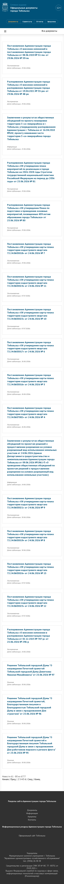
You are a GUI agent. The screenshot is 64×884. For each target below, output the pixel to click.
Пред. (13, 779)
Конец (37, 779)
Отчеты (39, 21)
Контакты (32, 819)
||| (5, 31)
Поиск (8, 91)
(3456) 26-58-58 (34, 861)
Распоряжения (12, 64)
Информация (11, 82)
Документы (13, 21)
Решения (9, 73)
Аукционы (51, 21)
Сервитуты (27, 21)
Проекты (9, 55)
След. (30, 779)
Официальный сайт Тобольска (32, 835)
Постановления (12, 46)
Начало (5, 779)
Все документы (12, 37)
